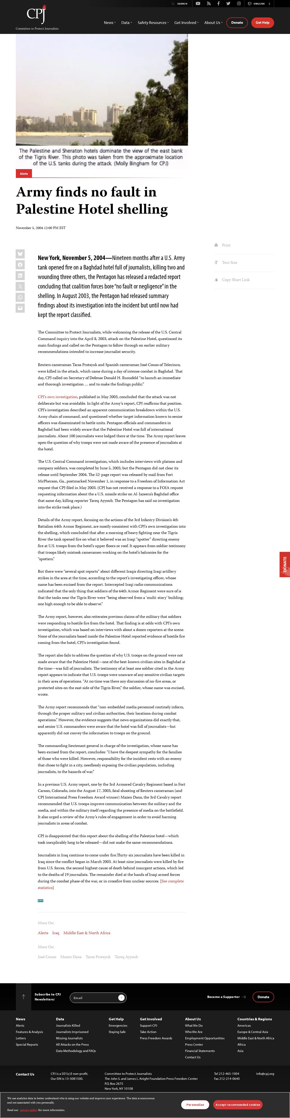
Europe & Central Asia (252, 1032)
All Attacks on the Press (72, 1044)
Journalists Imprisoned (72, 1032)
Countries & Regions (254, 1018)
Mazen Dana (71, 957)
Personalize (195, 1104)
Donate (237, 22)
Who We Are (194, 1032)
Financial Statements (200, 1051)
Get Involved (151, 1018)
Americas (244, 1025)
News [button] (108, 22)
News (20, 1018)
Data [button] (125, 22)
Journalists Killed (68, 1025)
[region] (145, 1105)
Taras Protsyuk (98, 957)
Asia (240, 1051)
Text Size (229, 263)
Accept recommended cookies (238, 1104)
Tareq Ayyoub (126, 957)
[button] (269, 3)
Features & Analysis (29, 1032)
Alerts (24, 174)
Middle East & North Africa (86, 933)
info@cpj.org (265, 1073)
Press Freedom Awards (156, 1038)
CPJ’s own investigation (57, 397)
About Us (193, 1018)
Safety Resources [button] (152, 22)
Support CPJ (148, 1025)
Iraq (55, 933)
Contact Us (193, 1057)
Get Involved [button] (185, 22)
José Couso (47, 957)
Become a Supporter (223, 997)
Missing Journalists (69, 1038)
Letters (21, 1038)
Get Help (263, 22)
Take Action (148, 1032)
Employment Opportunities (205, 1038)
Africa (241, 1044)
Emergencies (118, 1025)
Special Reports (27, 1044)
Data (60, 1018)
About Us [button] (212, 22)
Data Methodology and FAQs (76, 1051)
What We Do (194, 1025)
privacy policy (29, 1110)
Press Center (194, 1044)
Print (225, 245)
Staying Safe (117, 1032)
